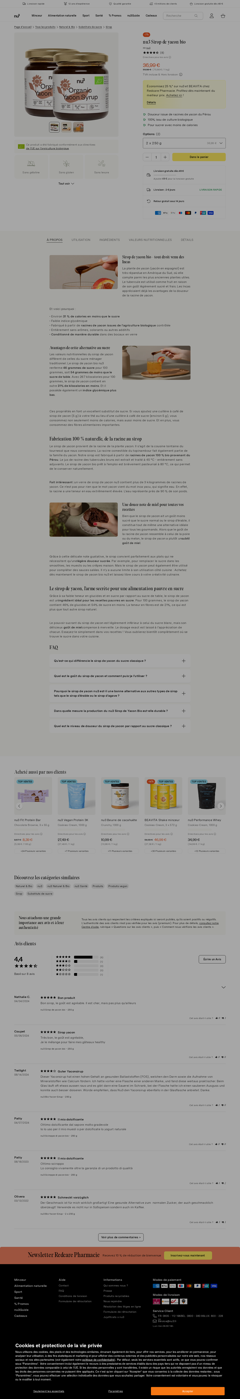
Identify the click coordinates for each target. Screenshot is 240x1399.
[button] (121, 695)
